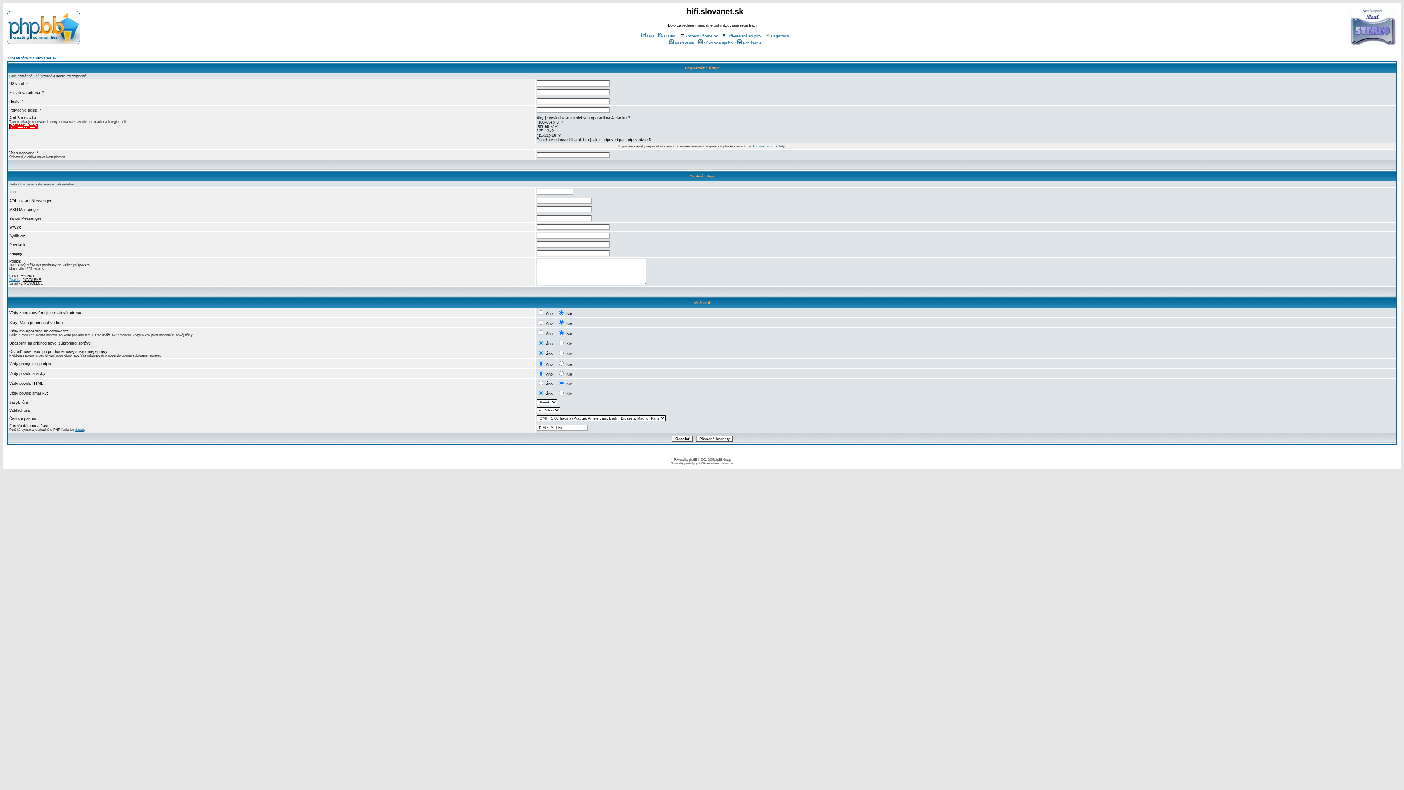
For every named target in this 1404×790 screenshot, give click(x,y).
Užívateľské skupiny (744, 36)
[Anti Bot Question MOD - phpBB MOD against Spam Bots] (23, 128)
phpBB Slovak (701, 463)
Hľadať (670, 36)
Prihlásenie (752, 43)
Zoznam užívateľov (702, 36)
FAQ (650, 36)
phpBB (693, 460)
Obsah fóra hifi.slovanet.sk (32, 58)
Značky (14, 280)
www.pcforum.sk (722, 463)
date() (79, 430)
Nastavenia (684, 43)
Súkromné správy (718, 43)
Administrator (762, 146)
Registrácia (780, 36)
